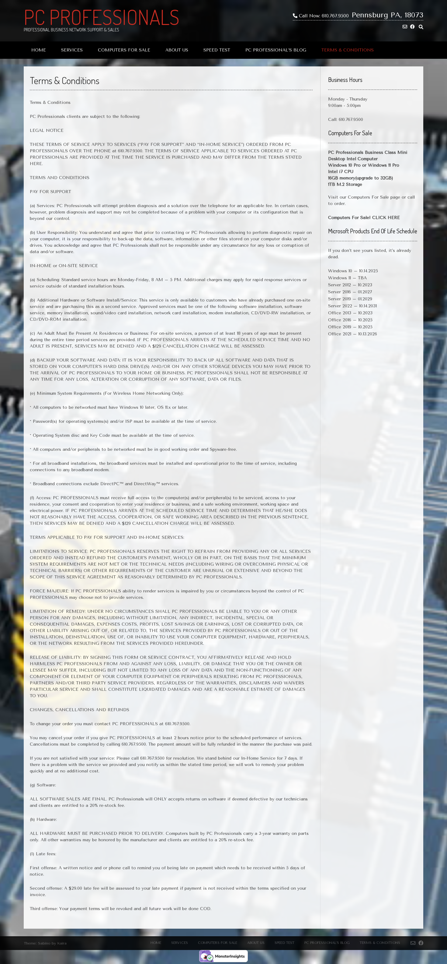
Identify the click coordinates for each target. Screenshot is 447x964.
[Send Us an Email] (405, 26)
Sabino (44, 943)
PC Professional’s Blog (275, 50)
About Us (176, 50)
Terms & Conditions (347, 50)
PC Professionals (101, 16)
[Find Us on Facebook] (412, 26)
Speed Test (216, 50)
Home (38, 50)
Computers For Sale (124, 50)
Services (72, 50)
